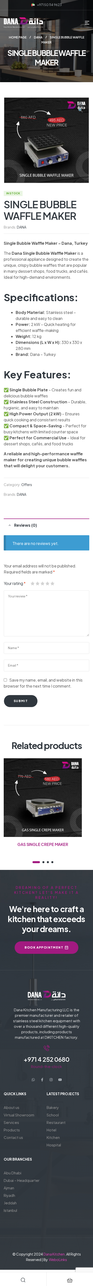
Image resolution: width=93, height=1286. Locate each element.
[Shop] (69, 1280)
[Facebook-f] (42, 1079)
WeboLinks (58, 1259)
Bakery (53, 1107)
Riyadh (9, 1195)
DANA (38, 37)
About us (11, 1107)
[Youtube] (60, 1079)
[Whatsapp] (33, 1079)
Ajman (9, 1187)
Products (12, 1129)
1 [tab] (36, 862)
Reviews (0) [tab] (25, 525)
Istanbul (10, 1210)
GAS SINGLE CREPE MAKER (42, 844)
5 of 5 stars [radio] (52, 583)
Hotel (51, 1129)
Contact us (13, 1137)
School (53, 1114)
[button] (80, 107)
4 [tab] (52, 862)
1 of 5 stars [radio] (32, 583)
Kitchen (53, 1137)
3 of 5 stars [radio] (42, 583)
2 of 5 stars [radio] (37, 583)
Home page (18, 37)
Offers (26, 484)
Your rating (15, 583)
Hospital (54, 1144)
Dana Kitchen (54, 1254)
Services (11, 1122)
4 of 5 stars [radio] (47, 583)
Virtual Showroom (19, 1114)
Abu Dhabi (12, 1172)
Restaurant (56, 1122)
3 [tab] (48, 862)
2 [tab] (43, 862)
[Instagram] (51, 1079)
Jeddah (10, 1202)
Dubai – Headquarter (21, 1180)
